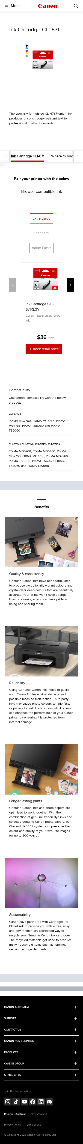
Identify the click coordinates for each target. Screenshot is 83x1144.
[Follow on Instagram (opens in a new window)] (8, 1102)
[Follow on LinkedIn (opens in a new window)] (41, 1102)
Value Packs (41, 248)
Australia (20, 1114)
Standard (41, 233)
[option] (41, 59)
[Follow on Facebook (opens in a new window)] (32, 1102)
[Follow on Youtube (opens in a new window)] (24, 1102)
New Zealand (39, 1114)
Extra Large (41, 218)
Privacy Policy (12, 1124)
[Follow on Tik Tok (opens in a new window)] (16, 1102)
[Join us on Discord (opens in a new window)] (49, 1102)
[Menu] (76, 6)
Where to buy (62, 156)
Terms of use (33, 1124)
